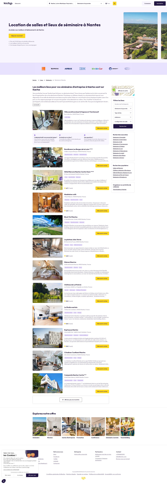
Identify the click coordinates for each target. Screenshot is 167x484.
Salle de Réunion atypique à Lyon (122, 172)
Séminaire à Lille (117, 142)
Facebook (56, 456)
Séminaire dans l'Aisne (119, 155)
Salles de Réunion (118, 168)
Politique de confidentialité (96, 474)
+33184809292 (120, 454)
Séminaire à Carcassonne (120, 144)
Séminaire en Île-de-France (121, 175)
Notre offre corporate (80, 454)
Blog (54, 454)
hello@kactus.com (121, 456)
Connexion (147, 3)
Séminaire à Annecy (118, 157)
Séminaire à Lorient (118, 153)
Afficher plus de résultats (72, 400)
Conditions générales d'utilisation (55, 474)
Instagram (56, 463)
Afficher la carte (123, 91)
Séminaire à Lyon (118, 148)
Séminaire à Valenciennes (120, 151)
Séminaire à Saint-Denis (120, 139)
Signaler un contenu (82, 474)
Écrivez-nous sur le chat (123, 459)
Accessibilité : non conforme (113, 474)
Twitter (55, 459)
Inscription (160, 3)
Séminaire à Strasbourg (120, 177)
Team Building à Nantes (119, 189)
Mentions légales (71, 474)
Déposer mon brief (17, 36)
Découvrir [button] (18, 3)
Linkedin (55, 461)
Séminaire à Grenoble (119, 137)
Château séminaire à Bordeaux (122, 170)
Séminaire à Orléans (119, 146)
